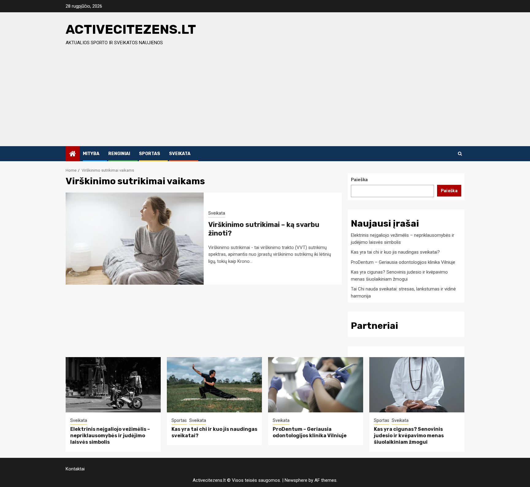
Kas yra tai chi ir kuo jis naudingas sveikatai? (395, 252)
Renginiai (119, 153)
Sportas (149, 153)
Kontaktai (75, 469)
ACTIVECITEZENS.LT (131, 29)
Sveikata (179, 153)
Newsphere (296, 480)
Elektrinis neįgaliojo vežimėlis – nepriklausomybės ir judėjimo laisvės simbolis (110, 435)
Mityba (91, 153)
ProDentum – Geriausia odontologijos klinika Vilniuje (403, 262)
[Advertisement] (265, 100)
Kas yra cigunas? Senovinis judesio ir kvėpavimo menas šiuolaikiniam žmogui (409, 435)
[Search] (460, 153)
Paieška (359, 179)
